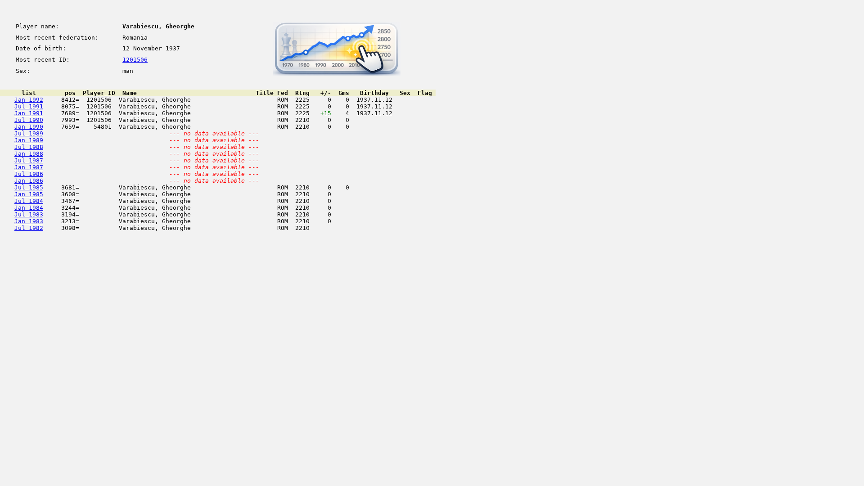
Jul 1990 (28, 120)
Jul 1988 (28, 147)
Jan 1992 (28, 99)
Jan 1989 (28, 140)
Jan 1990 (28, 126)
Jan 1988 (28, 153)
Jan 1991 (28, 113)
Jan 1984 (28, 207)
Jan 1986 (28, 180)
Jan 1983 (28, 221)
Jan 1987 (28, 167)
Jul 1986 (28, 174)
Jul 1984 (28, 201)
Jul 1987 (28, 160)
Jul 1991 (28, 106)
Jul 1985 (28, 187)
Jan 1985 (28, 194)
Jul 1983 (28, 214)
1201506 (135, 59)
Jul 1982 (28, 228)
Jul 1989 (28, 133)
